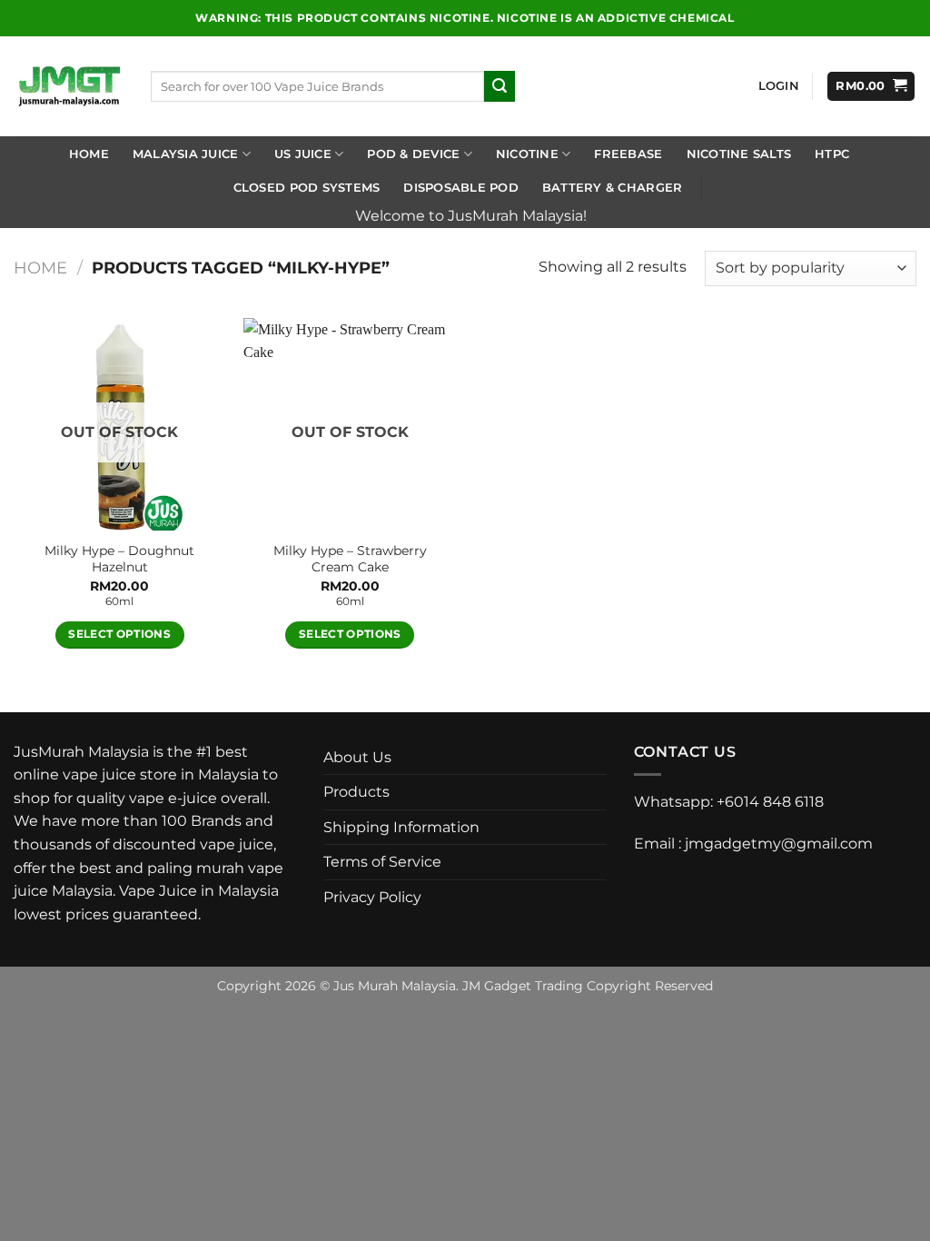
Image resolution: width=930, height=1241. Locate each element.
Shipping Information (401, 827)
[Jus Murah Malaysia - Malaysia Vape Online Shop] (69, 86)
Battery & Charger (612, 187)
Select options (119, 634)
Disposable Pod (461, 187)
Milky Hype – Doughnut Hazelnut (119, 559)
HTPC (832, 154)
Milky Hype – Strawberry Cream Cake (350, 559)
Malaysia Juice (186, 154)
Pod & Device (413, 154)
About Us (357, 757)
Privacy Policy (372, 897)
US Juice (302, 154)
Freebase (628, 154)
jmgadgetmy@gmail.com (779, 843)
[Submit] (499, 86)
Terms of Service (382, 861)
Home (89, 154)
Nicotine (527, 154)
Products (356, 791)
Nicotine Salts (739, 154)
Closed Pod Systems (307, 187)
